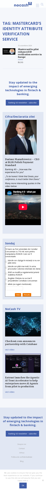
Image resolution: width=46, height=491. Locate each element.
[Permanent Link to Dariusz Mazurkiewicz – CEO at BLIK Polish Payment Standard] (21, 156)
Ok (23, 485)
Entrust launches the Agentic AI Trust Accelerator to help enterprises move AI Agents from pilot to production (22, 382)
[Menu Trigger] (37, 5)
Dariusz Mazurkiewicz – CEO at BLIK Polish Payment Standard (22, 162)
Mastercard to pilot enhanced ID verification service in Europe (30, 53)
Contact (22, 448)
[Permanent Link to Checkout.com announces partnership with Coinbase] (23, 338)
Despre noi (22, 444)
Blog (20, 62)
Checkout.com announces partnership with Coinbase (21, 343)
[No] (43, 480)
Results (27, 295)
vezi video (9, 349)
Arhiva (21, 453)
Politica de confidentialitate (21, 457)
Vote (18, 295)
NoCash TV (12, 309)
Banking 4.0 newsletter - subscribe (22, 102)
